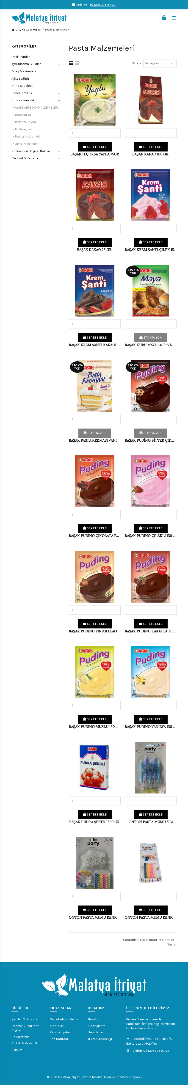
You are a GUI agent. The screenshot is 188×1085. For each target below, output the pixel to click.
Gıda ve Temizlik (30, 30)
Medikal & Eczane (24, 158)
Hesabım (94, 1019)
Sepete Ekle (96, 147)
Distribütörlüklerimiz (65, 1019)
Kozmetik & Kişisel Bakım (30, 151)
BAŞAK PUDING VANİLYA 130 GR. (151, 726)
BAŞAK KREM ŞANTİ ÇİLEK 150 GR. (151, 249)
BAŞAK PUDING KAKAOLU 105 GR (151, 631)
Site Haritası (59, 1039)
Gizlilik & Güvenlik (24, 1043)
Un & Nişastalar (27, 144)
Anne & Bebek (22, 86)
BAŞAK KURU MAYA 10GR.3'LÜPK (151, 345)
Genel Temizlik (21, 93)
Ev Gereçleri (23, 129)
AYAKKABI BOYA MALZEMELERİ (37, 107)
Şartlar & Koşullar (25, 1019)
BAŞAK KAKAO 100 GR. (150, 154)
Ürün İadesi (96, 1032)
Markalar (57, 1026)
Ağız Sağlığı (20, 79)
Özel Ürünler (20, 57)
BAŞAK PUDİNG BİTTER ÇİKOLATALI (151, 440)
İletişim (16, 1050)
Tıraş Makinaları (23, 71)
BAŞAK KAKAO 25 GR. (94, 249)
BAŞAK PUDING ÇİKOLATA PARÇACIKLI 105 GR (95, 535)
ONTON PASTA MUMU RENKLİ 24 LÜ (95, 917)
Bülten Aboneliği (100, 1039)
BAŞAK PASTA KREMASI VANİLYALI (95, 440)
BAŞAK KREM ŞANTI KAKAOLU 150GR (95, 345)
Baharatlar (23, 115)
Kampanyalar (60, 1032)
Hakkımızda (20, 1037)
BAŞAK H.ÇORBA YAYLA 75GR (94, 154)
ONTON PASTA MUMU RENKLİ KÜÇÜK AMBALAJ (151, 917)
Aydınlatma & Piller (26, 64)
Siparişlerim (96, 1026)
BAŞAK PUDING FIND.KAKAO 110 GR (95, 631)
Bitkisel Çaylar (25, 122)
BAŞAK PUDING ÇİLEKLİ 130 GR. (151, 535)
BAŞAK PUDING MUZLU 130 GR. (95, 726)
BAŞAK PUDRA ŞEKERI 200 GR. (94, 822)
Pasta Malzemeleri (57, 30)
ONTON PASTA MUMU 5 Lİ (151, 822)
